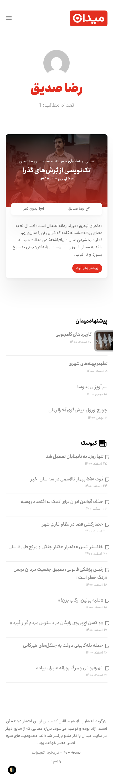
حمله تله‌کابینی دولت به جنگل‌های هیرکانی (63, 645)
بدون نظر (30, 209)
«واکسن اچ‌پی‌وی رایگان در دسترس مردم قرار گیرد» (57, 622)
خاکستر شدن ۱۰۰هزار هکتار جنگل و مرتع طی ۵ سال (56, 547)
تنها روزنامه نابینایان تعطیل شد (75, 456)
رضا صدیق (76, 209)
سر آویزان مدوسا (92, 387)
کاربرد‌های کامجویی (73, 334)
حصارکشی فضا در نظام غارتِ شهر (73, 524)
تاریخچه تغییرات (45, 753)
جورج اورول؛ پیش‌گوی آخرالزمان (77, 410)
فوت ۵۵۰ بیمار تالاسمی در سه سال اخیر (67, 479)
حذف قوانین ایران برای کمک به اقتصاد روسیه (62, 501)
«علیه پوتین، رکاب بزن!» (81, 600)
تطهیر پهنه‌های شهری (88, 363)
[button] (9, 18)
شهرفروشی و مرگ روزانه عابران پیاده (70, 668)
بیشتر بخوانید (87, 268)
